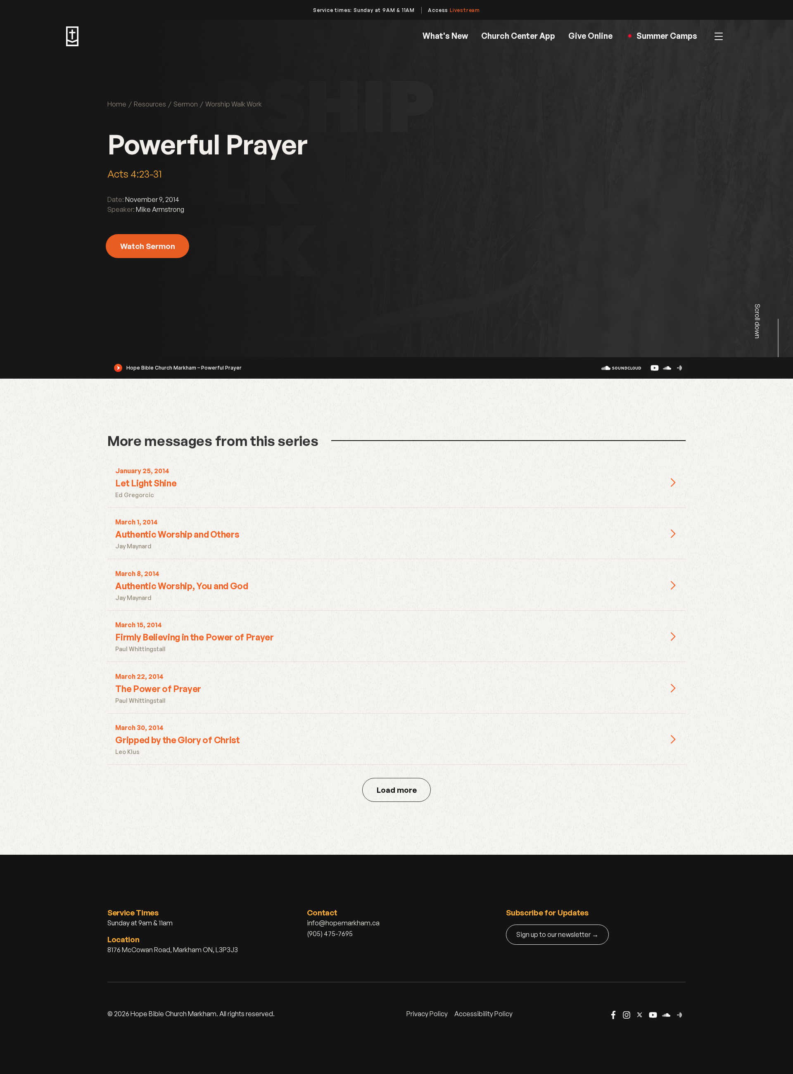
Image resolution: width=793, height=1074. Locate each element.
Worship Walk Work (233, 104)
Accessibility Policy (483, 1014)
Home (116, 104)
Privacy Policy (427, 1014)
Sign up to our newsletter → (557, 934)
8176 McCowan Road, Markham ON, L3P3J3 (172, 950)
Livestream (465, 10)
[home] (72, 36)
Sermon (185, 104)
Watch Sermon (147, 246)
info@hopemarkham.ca (343, 923)
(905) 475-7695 (330, 933)
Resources (150, 104)
